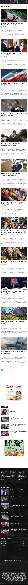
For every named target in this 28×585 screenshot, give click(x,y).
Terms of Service (13, 472)
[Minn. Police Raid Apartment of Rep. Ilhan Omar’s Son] (5, 412)
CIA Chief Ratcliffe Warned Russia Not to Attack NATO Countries (13, 54)
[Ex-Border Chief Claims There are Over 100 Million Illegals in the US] (14, 165)
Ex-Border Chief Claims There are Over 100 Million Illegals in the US (12, 174)
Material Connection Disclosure (12, 475)
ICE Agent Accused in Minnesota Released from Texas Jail (11, 144)
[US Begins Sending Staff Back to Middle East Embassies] (14, 75)
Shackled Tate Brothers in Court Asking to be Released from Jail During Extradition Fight (14, 232)
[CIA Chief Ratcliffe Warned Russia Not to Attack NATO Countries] (14, 45)
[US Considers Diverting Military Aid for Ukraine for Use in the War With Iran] (5, 499)
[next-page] (10, 370)
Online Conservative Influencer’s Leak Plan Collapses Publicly (12, 292)
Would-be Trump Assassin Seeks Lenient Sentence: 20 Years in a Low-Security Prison (18, 505)
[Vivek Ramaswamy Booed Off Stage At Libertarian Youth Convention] (5, 492)
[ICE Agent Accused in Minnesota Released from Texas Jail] (14, 135)
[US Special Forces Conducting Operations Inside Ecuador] (14, 343)
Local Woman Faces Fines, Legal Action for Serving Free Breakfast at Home (13, 203)
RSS (11, 478)
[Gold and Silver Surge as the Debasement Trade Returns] (14, 253)
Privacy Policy (4, 479)
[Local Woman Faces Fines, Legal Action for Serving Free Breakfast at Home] (14, 194)
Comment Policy (13, 471)
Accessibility (21, 471)
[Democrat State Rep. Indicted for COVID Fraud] (14, 313)
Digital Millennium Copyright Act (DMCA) (22, 478)
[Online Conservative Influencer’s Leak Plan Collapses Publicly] (14, 283)
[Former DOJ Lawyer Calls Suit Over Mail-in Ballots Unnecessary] (14, 105)
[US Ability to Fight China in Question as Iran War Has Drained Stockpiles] (14, 15)
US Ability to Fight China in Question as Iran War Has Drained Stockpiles (13, 24)
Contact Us (20, 475)
